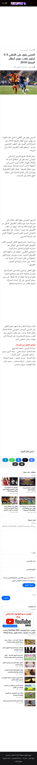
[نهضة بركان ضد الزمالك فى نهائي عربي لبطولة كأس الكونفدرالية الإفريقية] (27, 501)
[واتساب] (12, 460)
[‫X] (25, 460)
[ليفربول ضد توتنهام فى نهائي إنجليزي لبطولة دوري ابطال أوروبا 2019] (10, 481)
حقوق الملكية (18, 761)
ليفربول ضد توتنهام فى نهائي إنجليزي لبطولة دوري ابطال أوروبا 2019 (10, 489)
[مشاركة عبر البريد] (22, 464)
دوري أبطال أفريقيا (27, 451)
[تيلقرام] (5, 460)
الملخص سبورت (23, 50)
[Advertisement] (18, 26)
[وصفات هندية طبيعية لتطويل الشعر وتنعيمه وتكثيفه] (30, 650)
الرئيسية (31, 50)
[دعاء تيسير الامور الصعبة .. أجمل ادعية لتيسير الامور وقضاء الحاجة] (30, 657)
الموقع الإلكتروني (30, 569)
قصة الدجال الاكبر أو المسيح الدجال (13, 701)
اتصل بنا (25, 758)
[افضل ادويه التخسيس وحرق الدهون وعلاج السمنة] (30, 664)
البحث (33, 595)
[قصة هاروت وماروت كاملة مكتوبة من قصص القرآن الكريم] (30, 680)
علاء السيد (30, 67)
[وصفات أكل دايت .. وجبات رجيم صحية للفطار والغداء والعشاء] (30, 642)
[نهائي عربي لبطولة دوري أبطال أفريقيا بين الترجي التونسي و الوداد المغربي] (10, 501)
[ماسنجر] (19, 460)
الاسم (33, 553)
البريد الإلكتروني (30, 561)
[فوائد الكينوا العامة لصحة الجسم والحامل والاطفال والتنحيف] (30, 672)
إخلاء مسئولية (6, 758)
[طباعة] (15, 464)
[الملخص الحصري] (18, 3)
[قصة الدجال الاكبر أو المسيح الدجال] (30, 703)
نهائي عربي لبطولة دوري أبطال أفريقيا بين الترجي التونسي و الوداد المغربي (11, 508)
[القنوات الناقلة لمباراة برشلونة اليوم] (27, 481)
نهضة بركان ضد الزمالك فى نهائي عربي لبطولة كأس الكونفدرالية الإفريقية (27, 508)
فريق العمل (31, 758)
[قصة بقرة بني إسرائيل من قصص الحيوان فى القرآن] (30, 687)
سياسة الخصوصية (17, 758)
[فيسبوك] (32, 460)
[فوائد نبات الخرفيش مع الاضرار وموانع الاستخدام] (30, 695)
